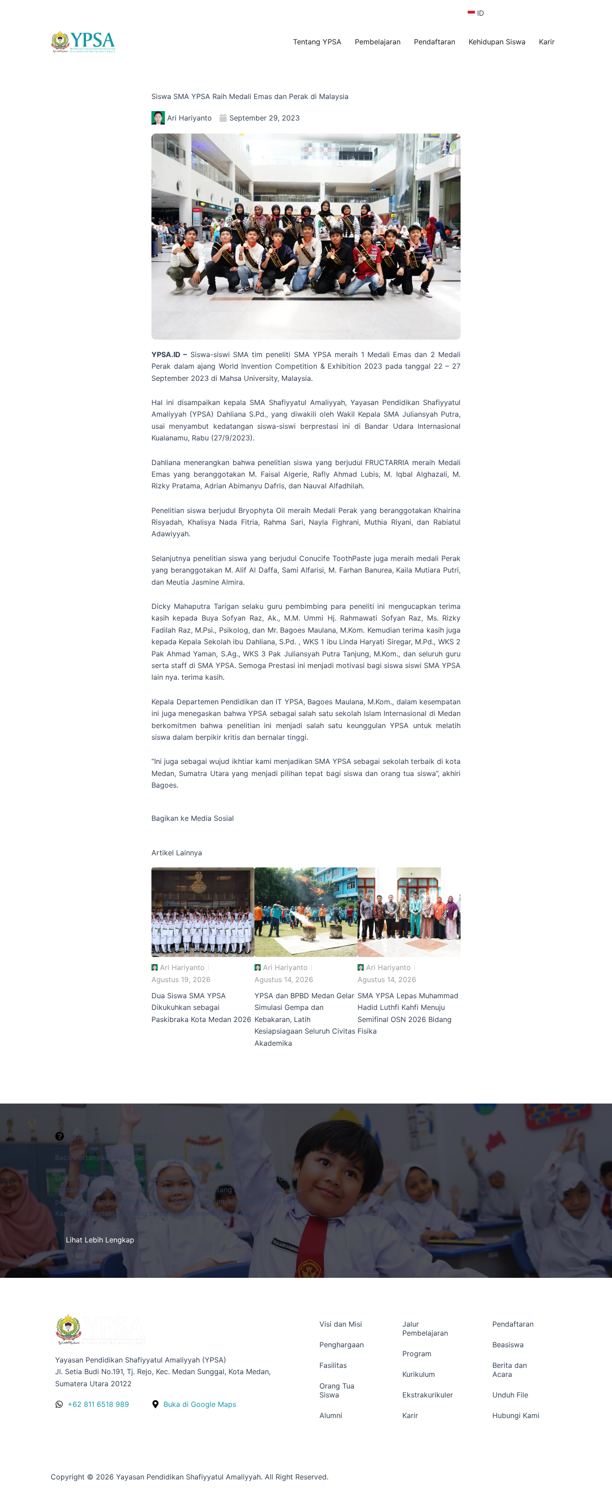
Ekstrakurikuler (427, 1394)
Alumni (330, 1415)
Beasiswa (508, 1344)
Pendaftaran (434, 41)
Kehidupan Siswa (497, 41)
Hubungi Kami (515, 1415)
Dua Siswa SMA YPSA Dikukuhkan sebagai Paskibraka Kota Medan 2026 (201, 1007)
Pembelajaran (378, 41)
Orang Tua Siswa (336, 1390)
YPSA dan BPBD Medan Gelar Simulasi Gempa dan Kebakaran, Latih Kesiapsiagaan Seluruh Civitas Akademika (304, 1019)
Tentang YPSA (317, 41)
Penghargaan (341, 1344)
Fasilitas (333, 1365)
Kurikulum (418, 1374)
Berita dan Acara (509, 1370)
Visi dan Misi (340, 1324)
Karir (547, 41)
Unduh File (510, 1394)
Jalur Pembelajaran (425, 1328)
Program (416, 1353)
